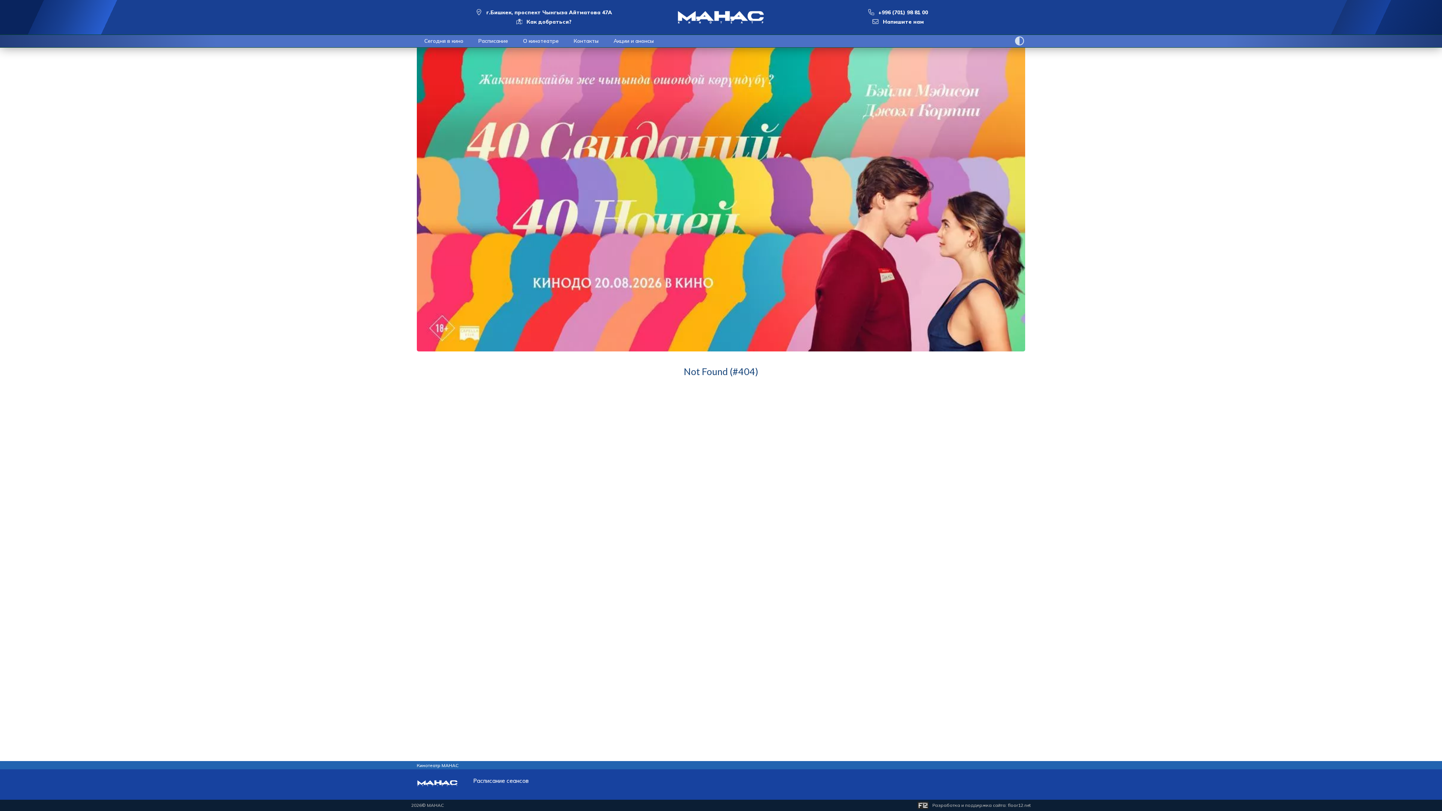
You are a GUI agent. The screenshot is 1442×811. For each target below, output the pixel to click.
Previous (411, 218)
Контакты (586, 41)
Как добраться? (549, 21)
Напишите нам (903, 21)
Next (1031, 218)
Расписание (493, 41)
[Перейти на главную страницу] (721, 17)
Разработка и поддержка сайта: (981, 805)
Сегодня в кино (443, 41)
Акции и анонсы (634, 41)
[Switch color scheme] (1019, 40)
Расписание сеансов (501, 780)
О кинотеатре (541, 41)
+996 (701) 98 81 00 (903, 12)
